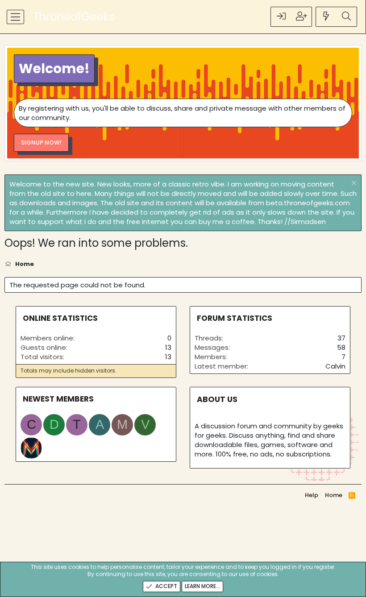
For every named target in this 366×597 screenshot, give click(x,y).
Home (333, 495)
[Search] (346, 16)
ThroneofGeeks (73, 16)
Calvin (335, 366)
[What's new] (326, 16)
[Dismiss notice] (353, 184)
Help (311, 495)
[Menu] (15, 17)
